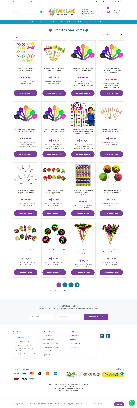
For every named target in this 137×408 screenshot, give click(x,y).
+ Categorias (115, 22)
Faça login (29, 2)
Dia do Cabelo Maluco (76, 22)
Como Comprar (48, 335)
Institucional (74, 332)
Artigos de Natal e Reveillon (97, 22)
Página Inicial (74, 335)
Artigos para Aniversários (40, 22)
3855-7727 (88, 12)
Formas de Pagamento (51, 343)
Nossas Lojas (74, 347)
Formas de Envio (48, 339)
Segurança (46, 355)
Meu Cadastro (119, 2)
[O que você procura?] (41, 12)
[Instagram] (102, 336)
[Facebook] (108, 336)
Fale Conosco (107, 2)
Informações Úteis (49, 332)
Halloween (23, 22)
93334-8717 (89, 14)
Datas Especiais (58, 22)
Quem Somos (96, 2)
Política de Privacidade (51, 347)
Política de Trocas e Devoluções (54, 351)
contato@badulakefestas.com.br (25, 354)
